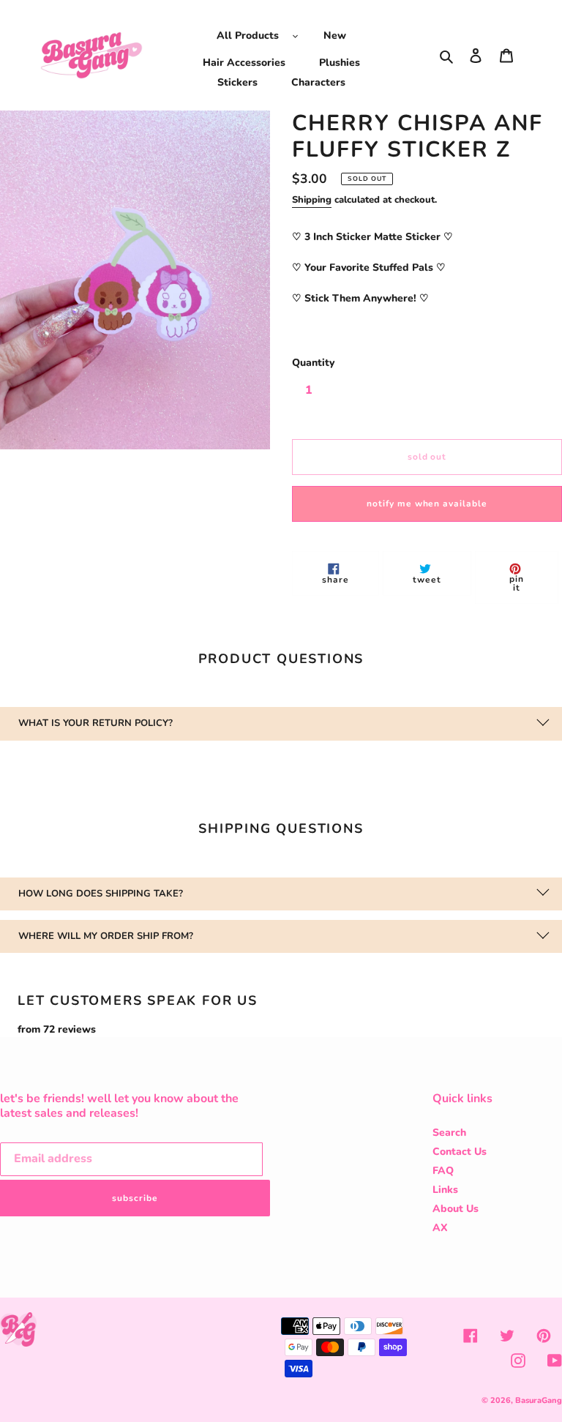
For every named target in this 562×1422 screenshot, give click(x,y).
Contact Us (459, 1152)
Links (445, 1190)
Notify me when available (427, 503)
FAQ (443, 1171)
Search (449, 1133)
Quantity (313, 363)
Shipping (311, 199)
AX (440, 1228)
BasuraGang (538, 1400)
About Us (455, 1209)
